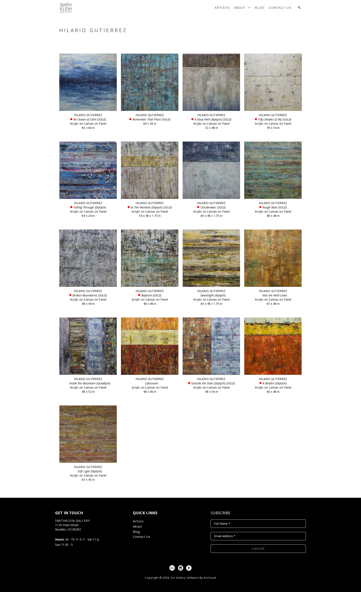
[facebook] (189, 568)
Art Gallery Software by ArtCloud (193, 577)
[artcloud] (172, 568)
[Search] (299, 7)
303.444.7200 (64, 534)
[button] (242, 8)
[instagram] (180, 568)
